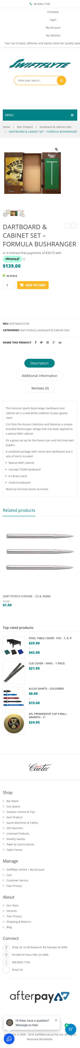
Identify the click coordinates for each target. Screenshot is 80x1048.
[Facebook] (35, 342)
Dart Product (25, 127)
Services (12, 911)
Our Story (12, 905)
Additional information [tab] (39, 375)
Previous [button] (6, 567)
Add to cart (36, 285)
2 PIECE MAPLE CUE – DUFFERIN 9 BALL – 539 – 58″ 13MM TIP (74, 226)
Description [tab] (40, 363)
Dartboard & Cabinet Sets (55, 127)
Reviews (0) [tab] (40, 388)
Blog (9, 927)
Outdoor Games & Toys (21, 812)
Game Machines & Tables (22, 822)
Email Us (17, 969)
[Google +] (53, 342)
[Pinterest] (47, 342)
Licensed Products (18, 833)
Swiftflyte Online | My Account (25, 869)
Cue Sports (13, 806)
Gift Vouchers (15, 828)
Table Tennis (15, 850)
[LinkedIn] (60, 342)
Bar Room (13, 801)
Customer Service (17, 880)
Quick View (7, 593)
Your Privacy (14, 886)
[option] (32, 173)
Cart (9, 875)
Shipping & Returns (19, 921)
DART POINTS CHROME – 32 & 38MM (26, 596)
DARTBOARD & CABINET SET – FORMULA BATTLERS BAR (68, 226)
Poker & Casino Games (20, 844)
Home (6, 127)
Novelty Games (16, 839)
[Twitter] (41, 342)
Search (61, 80)
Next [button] (73, 567)
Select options (16, 593)
